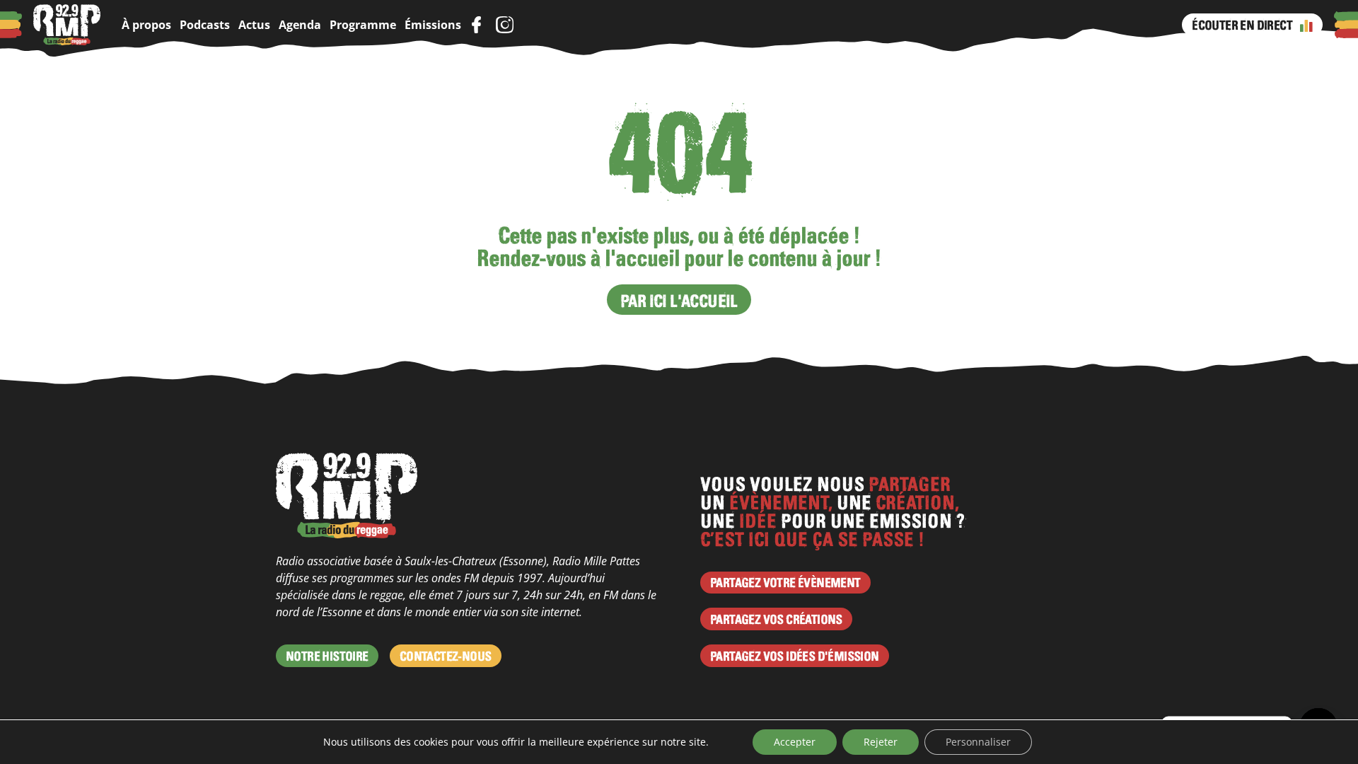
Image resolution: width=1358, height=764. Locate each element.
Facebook (476, 24)
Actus (254, 25)
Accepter (795, 741)
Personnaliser (978, 741)
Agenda (300, 25)
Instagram (504, 24)
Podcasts (205, 25)
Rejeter (881, 741)
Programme (363, 25)
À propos (146, 25)
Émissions (433, 25)
